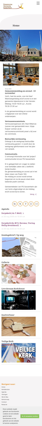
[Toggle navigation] (38, 3)
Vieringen (4, 394)
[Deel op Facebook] (25, 203)
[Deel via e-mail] (36, 203)
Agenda (4, 392)
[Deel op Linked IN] (14, 203)
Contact (4, 402)
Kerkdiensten (6, 389)
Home (3, 387)
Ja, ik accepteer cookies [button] (30, 416)
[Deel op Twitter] (20, 203)
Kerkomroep (5, 399)
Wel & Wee (5, 397)
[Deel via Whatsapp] (31, 203)
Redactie (4, 404)
